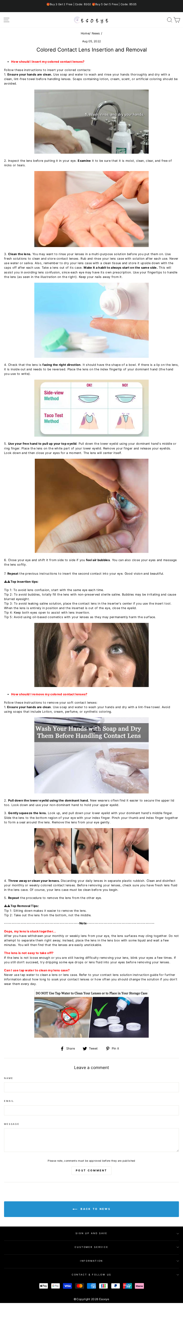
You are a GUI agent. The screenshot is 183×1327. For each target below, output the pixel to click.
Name (8, 1078)
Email (9, 1101)
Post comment (91, 1170)
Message (12, 1124)
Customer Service (91, 1247)
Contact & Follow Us (92, 1274)
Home (85, 33)
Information (91, 1261)
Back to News (95, 1209)
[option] (91, 4)
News (96, 33)
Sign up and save (91, 1233)
